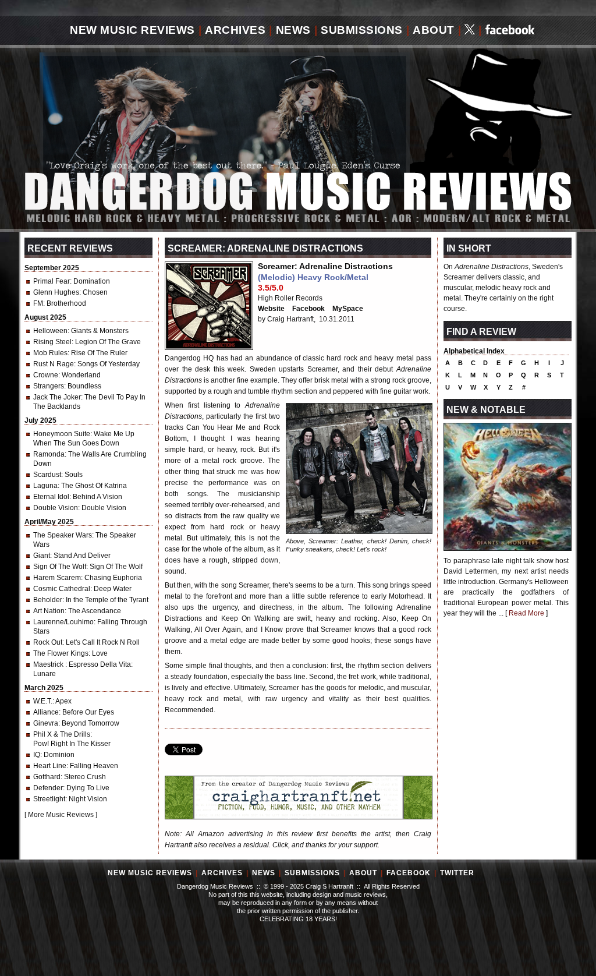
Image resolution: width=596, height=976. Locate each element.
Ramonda (49, 454)
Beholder (47, 600)
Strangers (48, 386)
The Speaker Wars (62, 535)
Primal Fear (51, 281)
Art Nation (49, 611)
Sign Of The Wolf (59, 567)
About (434, 30)
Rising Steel (52, 342)
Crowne (45, 375)
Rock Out (47, 642)
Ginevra (45, 723)
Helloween (50, 331)
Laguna (45, 486)
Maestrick (49, 664)
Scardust (47, 475)
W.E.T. (42, 701)
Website (271, 309)
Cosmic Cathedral (61, 589)
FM (38, 303)
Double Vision (55, 508)
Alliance (46, 712)
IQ (36, 755)
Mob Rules (50, 353)
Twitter (457, 873)
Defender (48, 788)
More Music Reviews (61, 815)
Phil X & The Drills (61, 734)
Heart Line (49, 766)
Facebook (308, 309)
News (293, 30)
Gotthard (47, 777)
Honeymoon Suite (61, 434)
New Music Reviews (132, 30)
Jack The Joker (57, 397)
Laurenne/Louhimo (63, 622)
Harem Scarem (57, 578)
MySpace (347, 309)
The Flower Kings (60, 653)
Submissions (362, 30)
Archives (235, 30)
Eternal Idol (51, 497)
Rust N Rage (53, 364)
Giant (41, 555)
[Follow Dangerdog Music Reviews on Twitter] (469, 30)
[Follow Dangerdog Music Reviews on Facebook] (510, 30)
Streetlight (49, 799)
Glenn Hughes (56, 292)
